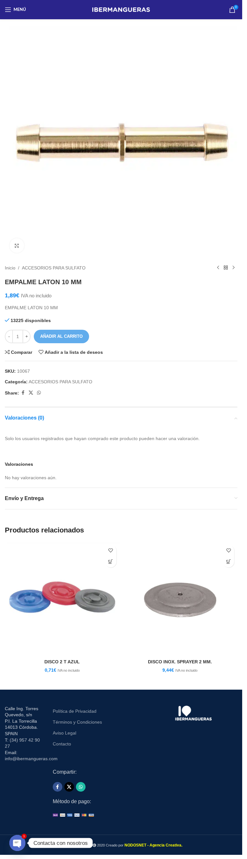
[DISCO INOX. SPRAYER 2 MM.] (180, 599)
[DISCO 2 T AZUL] (62, 599)
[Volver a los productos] (226, 268)
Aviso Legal (64, 733)
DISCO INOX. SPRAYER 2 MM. (180, 661)
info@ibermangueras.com (31, 758)
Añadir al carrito (61, 336)
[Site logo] (121, 9)
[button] (110, 561)
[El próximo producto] (233, 268)
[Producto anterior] (218, 268)
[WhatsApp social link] (39, 392)
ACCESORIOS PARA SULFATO (54, 267)
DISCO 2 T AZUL (62, 661)
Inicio (10, 267)
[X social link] (31, 392)
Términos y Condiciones (77, 722)
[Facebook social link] (23, 392)
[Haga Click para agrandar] (17, 245)
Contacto (62, 743)
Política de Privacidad (74, 711)
